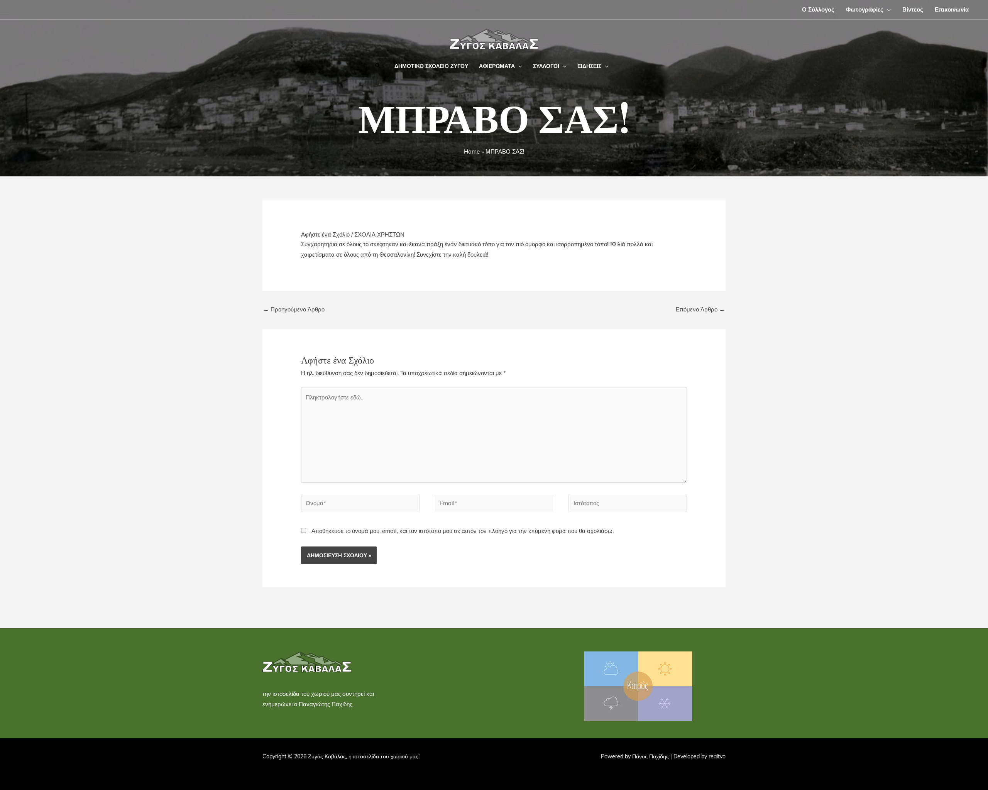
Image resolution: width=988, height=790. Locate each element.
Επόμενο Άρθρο (700, 309)
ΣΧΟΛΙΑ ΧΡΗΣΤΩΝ (379, 234)
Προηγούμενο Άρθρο (294, 309)
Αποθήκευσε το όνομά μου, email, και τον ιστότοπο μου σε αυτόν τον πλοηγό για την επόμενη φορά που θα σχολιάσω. (462, 531)
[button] (887, 9)
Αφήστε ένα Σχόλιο (325, 234)
